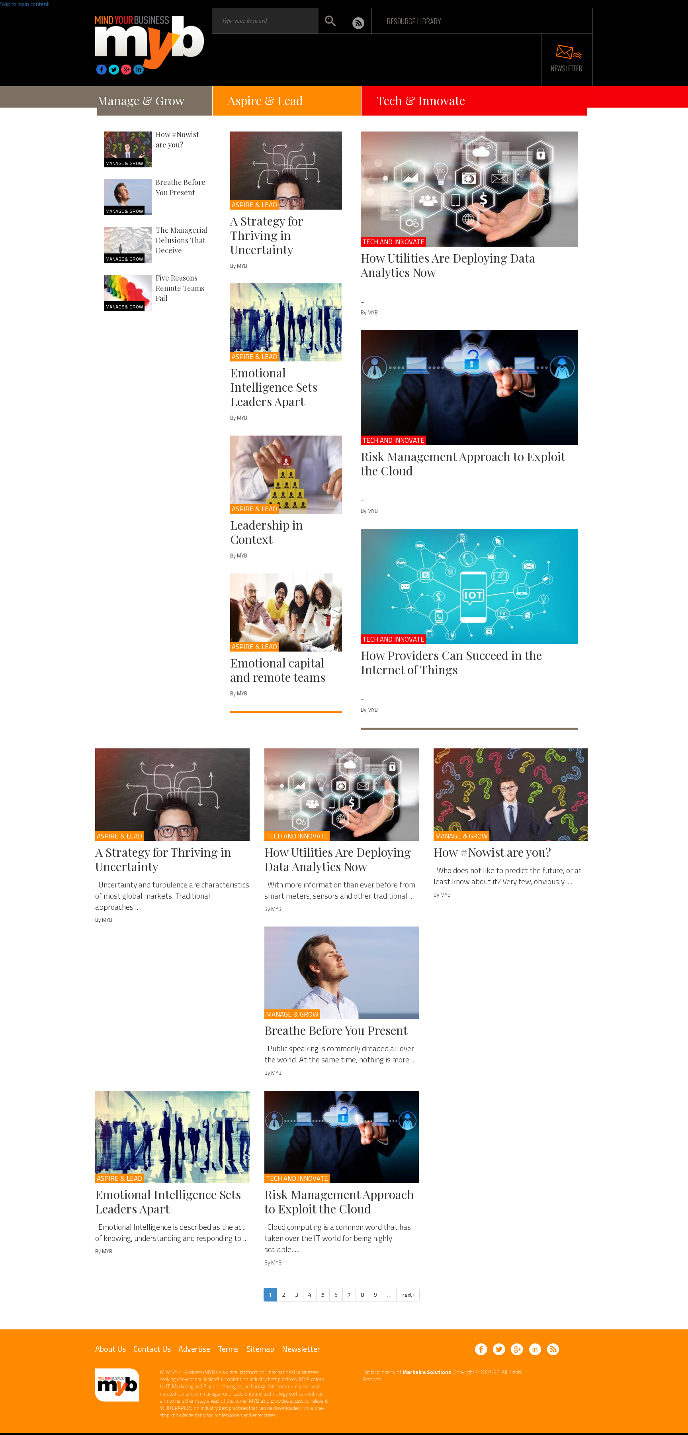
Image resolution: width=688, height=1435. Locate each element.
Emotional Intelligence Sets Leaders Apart (273, 387)
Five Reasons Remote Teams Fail (180, 288)
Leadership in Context (266, 532)
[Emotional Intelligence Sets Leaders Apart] (286, 322)
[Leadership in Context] (286, 475)
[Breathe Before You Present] (341, 973)
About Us (110, 1349)
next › (407, 1294)
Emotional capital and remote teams (277, 670)
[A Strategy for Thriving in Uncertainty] (286, 171)
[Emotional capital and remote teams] (286, 612)
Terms (228, 1349)
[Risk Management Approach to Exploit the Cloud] (470, 387)
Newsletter (301, 1349)
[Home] (149, 40)
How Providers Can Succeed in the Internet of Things (451, 662)
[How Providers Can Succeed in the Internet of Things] (470, 586)
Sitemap (260, 1349)
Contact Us (152, 1349)
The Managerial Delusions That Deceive (181, 240)
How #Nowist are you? (177, 139)
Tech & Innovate (421, 100)
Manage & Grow (140, 100)
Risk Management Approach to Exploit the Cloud (463, 463)
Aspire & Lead (265, 100)
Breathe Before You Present (180, 187)
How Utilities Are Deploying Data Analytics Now (448, 265)
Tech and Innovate (393, 242)
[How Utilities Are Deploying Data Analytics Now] (470, 189)
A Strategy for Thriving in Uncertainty (266, 235)
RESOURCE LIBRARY (414, 20)
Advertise (194, 1349)
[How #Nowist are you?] (511, 794)
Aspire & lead (254, 205)
